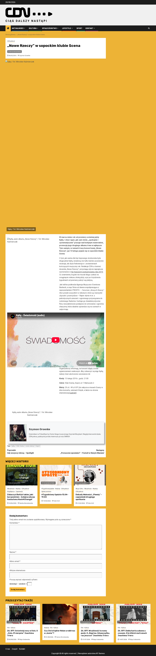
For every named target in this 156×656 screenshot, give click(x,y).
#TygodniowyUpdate (47, 488)
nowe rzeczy (30, 446)
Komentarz (14, 523)
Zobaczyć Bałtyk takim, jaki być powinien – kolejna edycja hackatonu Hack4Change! (21, 496)
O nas (7, 649)
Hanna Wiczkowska (62, 637)
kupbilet (73, 393)
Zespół (14, 649)
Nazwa (12, 552)
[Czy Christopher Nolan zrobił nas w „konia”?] (59, 614)
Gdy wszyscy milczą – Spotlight (20, 451)
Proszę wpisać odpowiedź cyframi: (23, 580)
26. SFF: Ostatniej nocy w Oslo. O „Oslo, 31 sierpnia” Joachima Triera (22, 633)
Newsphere (82, 653)
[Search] (148, 28)
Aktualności (17, 28)
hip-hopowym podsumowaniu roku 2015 (87, 272)
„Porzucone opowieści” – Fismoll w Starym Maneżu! (82, 451)
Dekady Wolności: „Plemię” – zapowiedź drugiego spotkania (89, 496)
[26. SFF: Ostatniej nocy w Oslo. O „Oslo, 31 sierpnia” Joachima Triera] (22, 614)
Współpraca (11, 491)
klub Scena (20, 446)
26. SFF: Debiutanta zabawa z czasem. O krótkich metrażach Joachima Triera (132, 633)
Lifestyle (66, 28)
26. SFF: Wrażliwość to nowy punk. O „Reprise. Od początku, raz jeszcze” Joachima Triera (95, 633)
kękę (13, 446)
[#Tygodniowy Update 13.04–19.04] (56, 475)
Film (8, 627)
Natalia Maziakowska (26, 503)
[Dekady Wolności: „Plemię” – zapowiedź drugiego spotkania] (90, 475)
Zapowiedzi (19, 491)
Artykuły (18, 488)
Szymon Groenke (24, 55)
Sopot (38, 446)
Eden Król (57, 501)
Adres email (14, 561)
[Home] (8, 28)
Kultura (33, 28)
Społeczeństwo (49, 28)
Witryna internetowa (17, 570)
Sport (79, 28)
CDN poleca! (11, 41)
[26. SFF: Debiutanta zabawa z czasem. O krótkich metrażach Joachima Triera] (133, 614)
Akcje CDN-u (79, 488)
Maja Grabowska (24, 639)
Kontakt (89, 28)
